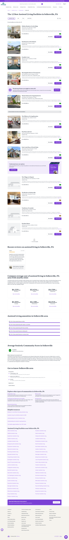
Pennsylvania (21, 10)
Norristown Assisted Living (40, 475)
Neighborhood (10, 383)
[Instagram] (57, 536)
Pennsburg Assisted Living (13, 451)
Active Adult (23, 523)
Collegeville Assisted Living (13, 467)
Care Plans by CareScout (39, 511)
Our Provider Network (39, 519)
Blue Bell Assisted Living (12, 470)
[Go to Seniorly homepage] (9, 536)
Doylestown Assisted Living (13, 446)
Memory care (23, 517)
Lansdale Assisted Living (40, 438)
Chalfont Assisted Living (12, 438)
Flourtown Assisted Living (40, 493)
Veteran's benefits (38, 523)
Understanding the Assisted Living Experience (17, 421)
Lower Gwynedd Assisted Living (41, 459)
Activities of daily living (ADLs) (40, 525)
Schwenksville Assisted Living (41, 451)
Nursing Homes (38, 398)
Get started (56, 502)
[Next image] (19, 32)
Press (9, 517)
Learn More (57, 89)
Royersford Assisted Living (13, 483)
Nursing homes (24, 528)
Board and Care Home (12, 404)
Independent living (24, 513)
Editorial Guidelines (11, 525)
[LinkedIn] (60, 536)
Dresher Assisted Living (12, 480)
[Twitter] (59, 536)
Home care (23, 519)
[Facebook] (55, 536)
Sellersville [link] (27, 10)
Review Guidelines (11, 523)
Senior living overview (25, 530)
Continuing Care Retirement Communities (16, 398)
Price (23, 18)
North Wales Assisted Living (41, 446)
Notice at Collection (52, 513)
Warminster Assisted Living (13, 472)
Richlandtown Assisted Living (41, 441)
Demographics (11, 371)
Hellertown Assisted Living (40, 472)
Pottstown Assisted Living (40, 488)
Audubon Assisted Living (40, 449)
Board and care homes (25, 515)
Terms (50, 520)
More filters (29, 18)
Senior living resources (39, 513)
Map (60, 18)
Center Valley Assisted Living (41, 462)
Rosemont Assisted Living (40, 483)
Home (9, 10)
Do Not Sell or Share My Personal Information (55, 518)
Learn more (13, 169)
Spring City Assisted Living (40, 491)
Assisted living (23, 511)
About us (9, 511)
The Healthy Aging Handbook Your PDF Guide (17, 424)
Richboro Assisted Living (13, 496)
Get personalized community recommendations (16, 111)
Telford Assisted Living (12, 430)
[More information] (19, 376)
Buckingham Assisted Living (13, 459)
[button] (42, 4)
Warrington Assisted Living (40, 454)
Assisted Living (14, 10)
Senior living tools (38, 515)
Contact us (9, 513)
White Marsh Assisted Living (41, 480)
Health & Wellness (11, 385)
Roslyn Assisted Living (12, 493)
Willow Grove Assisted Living (13, 491)
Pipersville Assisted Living (13, 449)
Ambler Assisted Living (40, 470)
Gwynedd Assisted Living (13, 454)
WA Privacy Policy (52, 515)
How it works (37, 517)
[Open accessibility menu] (2, 529)
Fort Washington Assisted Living (14, 475)
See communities (16, 306)
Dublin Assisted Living (39, 433)
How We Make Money (11, 519)
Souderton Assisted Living (40, 430)
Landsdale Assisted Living (13, 441)
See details (50, 36)
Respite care (23, 521)
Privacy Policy (51, 511)
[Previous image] (9, 32)
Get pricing (58, 36)
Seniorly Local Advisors (39, 521)
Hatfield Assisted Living (12, 433)
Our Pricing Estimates (11, 521)
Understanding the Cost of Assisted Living (16, 418)
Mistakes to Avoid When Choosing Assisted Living (18, 412)
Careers (9, 515)
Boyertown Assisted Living (13, 488)
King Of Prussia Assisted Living (14, 462)
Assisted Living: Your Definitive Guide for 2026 (17, 415)
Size (18, 18)
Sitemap (18, 536)
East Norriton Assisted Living (41, 467)
